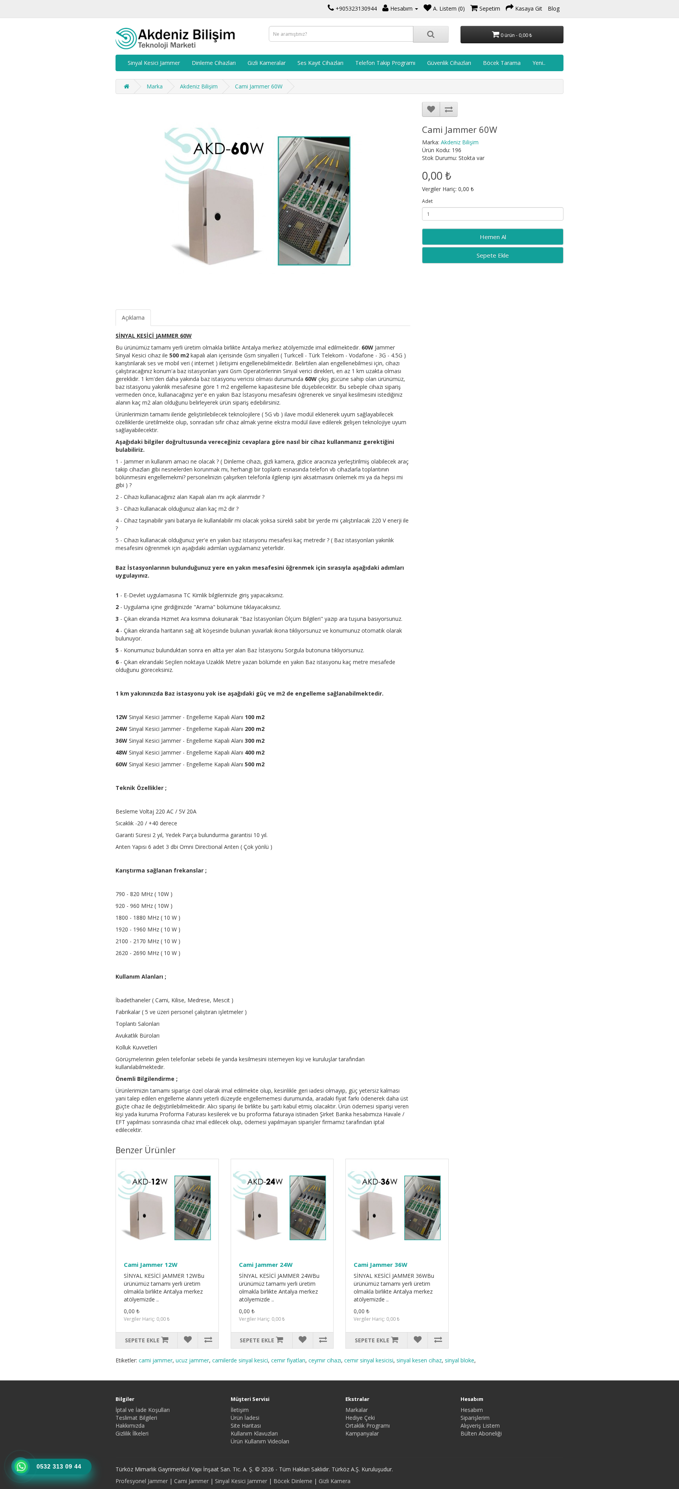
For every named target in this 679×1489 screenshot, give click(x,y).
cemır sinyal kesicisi (368, 1360)
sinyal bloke (459, 1360)
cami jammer (156, 1360)
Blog (554, 8)
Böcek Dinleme (292, 1481)
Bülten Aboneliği (481, 1433)
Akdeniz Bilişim (199, 86)
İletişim (240, 1410)
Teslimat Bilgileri (136, 1417)
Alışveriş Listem (480, 1425)
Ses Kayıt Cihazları (320, 62)
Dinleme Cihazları (214, 62)
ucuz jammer (192, 1360)
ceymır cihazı (324, 1360)
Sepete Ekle (493, 255)
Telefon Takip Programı (385, 62)
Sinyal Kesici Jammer (154, 62)
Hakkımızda (130, 1425)
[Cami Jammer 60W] (263, 202)
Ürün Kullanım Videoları (260, 1441)
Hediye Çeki (360, 1417)
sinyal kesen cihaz (419, 1360)
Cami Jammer (191, 1481)
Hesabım (472, 1410)
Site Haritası (246, 1425)
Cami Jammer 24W (266, 1264)
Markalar (356, 1410)
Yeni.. (538, 62)
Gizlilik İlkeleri (132, 1433)
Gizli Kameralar (267, 62)
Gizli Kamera (335, 1481)
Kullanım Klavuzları (254, 1433)
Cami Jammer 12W (151, 1264)
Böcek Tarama (502, 62)
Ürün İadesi (245, 1417)
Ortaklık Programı (367, 1425)
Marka (155, 86)
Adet (427, 201)
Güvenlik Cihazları (449, 62)
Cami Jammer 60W (259, 86)
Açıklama (133, 317)
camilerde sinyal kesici (240, 1360)
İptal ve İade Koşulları (143, 1410)
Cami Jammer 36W (380, 1264)
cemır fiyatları (288, 1360)
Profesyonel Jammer (142, 1481)
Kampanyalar (362, 1433)
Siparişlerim (475, 1417)
